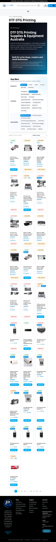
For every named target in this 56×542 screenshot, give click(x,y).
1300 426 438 (45, 522)
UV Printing (23, 110)
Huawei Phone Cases (25, 99)
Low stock (42, 84)
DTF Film (23, 129)
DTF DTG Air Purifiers (25, 118)
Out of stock (31, 87)
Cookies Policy (45, 539)
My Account (45, 502)
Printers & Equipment (26, 102)
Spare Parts (34, 105)
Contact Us (31, 512)
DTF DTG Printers (37, 126)
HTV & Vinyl (31, 97)
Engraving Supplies (25, 94)
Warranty (31, 510)
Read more (13, 209)
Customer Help (32, 504)
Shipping (31, 506)
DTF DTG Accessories (36, 115)
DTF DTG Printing (33, 91)
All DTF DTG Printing (25, 115)
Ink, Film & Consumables (38, 99)
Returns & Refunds (33, 508)
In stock (30, 84)
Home (10, 16)
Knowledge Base (33, 502)
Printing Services (36, 102)
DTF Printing (18, 502)
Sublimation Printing (36, 108)
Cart (43, 504)
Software (40, 129)
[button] (28, 11)
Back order (23, 87)
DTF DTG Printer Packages (38, 123)
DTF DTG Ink (41, 120)
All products (23, 84)
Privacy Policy (27, 539)
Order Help (45, 508)
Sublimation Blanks (25, 108)
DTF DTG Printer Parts (26, 126)
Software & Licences (25, 105)
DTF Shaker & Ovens (31, 129)
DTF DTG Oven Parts (25, 123)
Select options (28, 169)
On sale (36, 84)
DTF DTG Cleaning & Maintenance (28, 120)
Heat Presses (24, 97)
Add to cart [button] (13, 169)
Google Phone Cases (36, 94)
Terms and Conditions (36, 539)
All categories (24, 91)
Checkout (44, 506)
